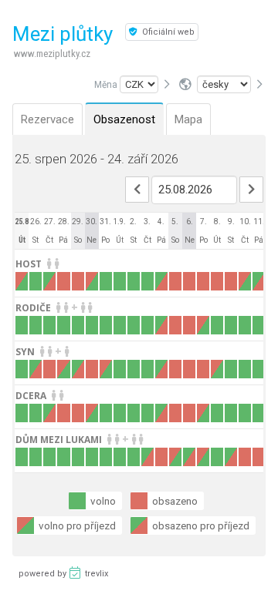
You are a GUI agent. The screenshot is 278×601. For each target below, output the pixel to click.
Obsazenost (124, 119)
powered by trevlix (63, 574)
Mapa (188, 119)
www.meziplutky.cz (52, 53)
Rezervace (47, 119)
